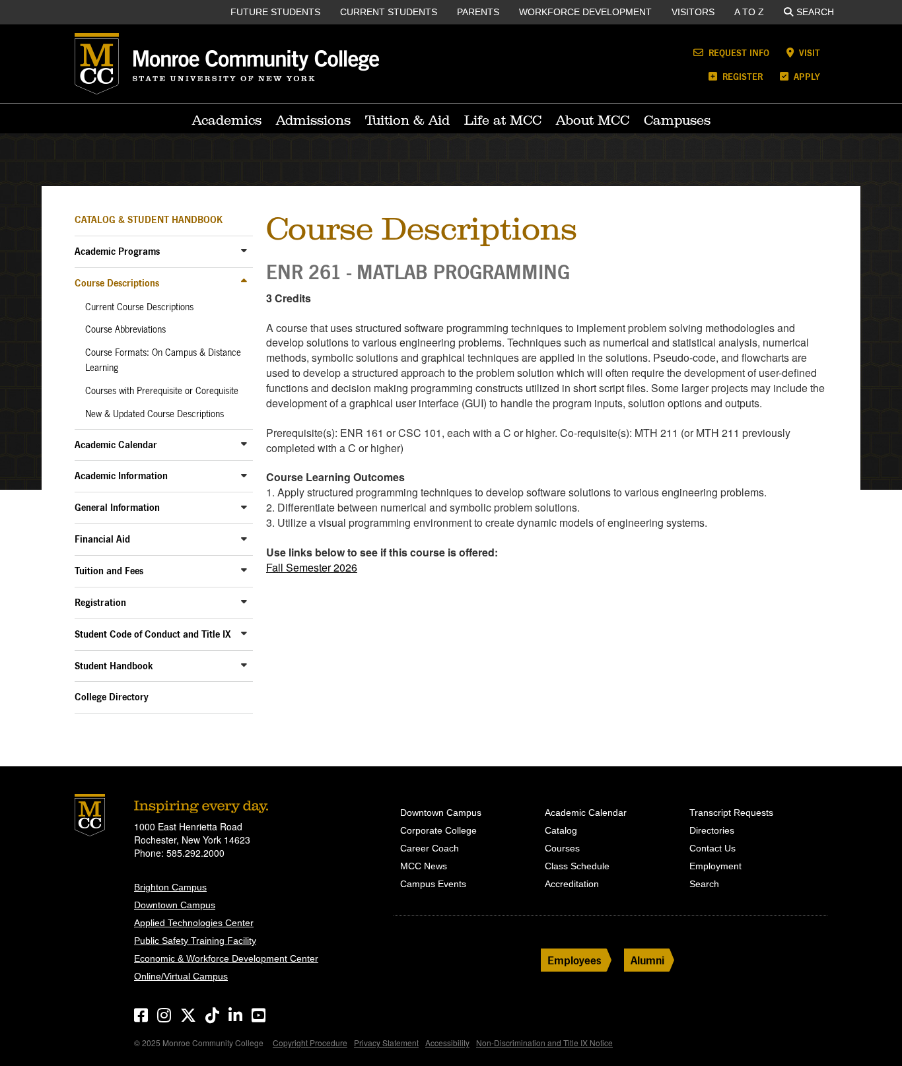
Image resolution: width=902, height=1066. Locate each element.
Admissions (313, 120)
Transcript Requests (731, 812)
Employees (574, 960)
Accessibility (447, 1042)
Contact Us (712, 848)
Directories (711, 830)
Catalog (561, 830)
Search (815, 12)
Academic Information (121, 475)
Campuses (677, 120)
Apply (805, 76)
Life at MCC (502, 120)
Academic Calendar (116, 444)
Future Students (275, 12)
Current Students (388, 12)
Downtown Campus (174, 905)
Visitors (693, 12)
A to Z (749, 12)
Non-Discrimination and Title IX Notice (544, 1042)
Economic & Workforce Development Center (226, 958)
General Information (117, 507)
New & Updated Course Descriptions (154, 414)
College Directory (112, 696)
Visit (808, 52)
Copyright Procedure (310, 1042)
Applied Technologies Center (194, 922)
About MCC (592, 120)
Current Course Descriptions (139, 307)
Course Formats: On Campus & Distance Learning (163, 360)
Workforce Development (585, 12)
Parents (478, 12)
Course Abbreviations (125, 329)
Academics (226, 120)
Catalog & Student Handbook (149, 219)
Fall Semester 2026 (311, 567)
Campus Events (433, 884)
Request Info (737, 52)
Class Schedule (577, 866)
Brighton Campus (170, 887)
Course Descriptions (117, 283)
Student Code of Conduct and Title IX (153, 634)
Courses (562, 848)
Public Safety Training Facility (195, 940)
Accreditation (572, 884)
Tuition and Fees (109, 570)
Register (741, 76)
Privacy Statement (386, 1042)
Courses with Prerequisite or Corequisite (161, 391)
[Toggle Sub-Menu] (244, 250)
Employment (715, 866)
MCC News (423, 866)
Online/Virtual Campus (181, 976)
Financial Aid (102, 539)
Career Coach (429, 848)
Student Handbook (114, 665)
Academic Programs (117, 251)
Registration (100, 602)
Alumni (647, 960)
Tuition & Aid (407, 120)
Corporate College (438, 830)
